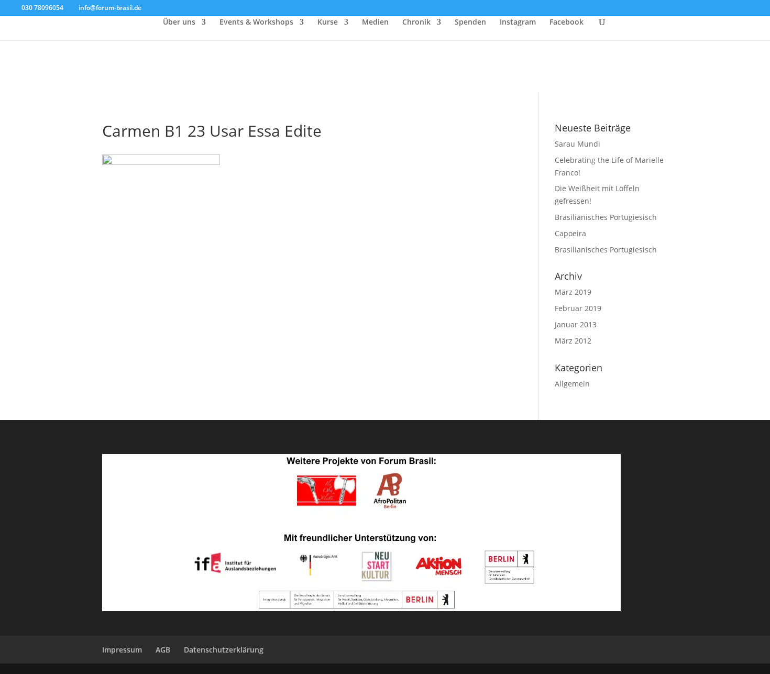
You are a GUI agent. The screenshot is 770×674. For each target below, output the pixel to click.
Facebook (566, 22)
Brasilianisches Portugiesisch (606, 217)
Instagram (518, 22)
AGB (163, 650)
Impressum (122, 650)
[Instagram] (168, 8)
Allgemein (572, 384)
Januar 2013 (576, 324)
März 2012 (573, 341)
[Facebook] (152, 8)
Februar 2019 (578, 308)
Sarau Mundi (577, 144)
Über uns (179, 22)
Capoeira (570, 233)
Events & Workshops (256, 22)
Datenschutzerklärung (223, 650)
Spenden (470, 22)
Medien (375, 22)
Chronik (416, 22)
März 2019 (573, 292)
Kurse (327, 22)
